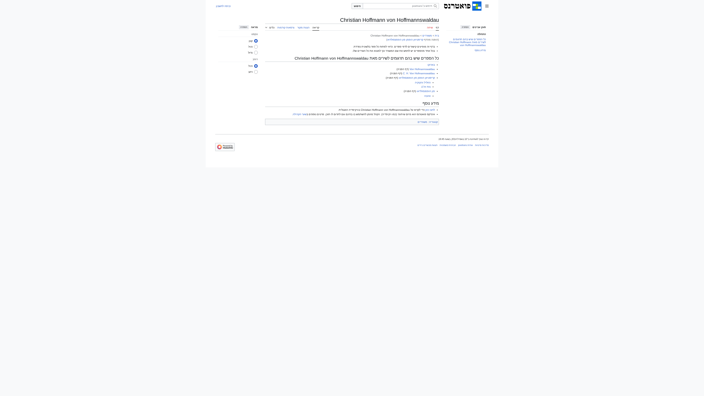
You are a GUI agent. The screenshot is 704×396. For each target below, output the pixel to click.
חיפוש (357, 6)
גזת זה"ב (426, 86)
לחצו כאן (430, 109)
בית (437, 35)
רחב (250, 71)
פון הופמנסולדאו (426, 91)
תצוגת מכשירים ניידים (427, 145)
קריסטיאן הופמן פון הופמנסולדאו (405, 39)
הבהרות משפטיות (448, 145)
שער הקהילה (300, 114)
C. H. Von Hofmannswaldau (419, 73)
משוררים (427, 35)
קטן (251, 40)
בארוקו (431, 64)
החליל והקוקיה (423, 82)
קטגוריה (433, 121)
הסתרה (465, 27)
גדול (250, 52)
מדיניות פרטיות (482, 145)
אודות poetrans (465, 145)
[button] (487, 6)
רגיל (250, 46)
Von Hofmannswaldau (422, 69)
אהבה (427, 95)
